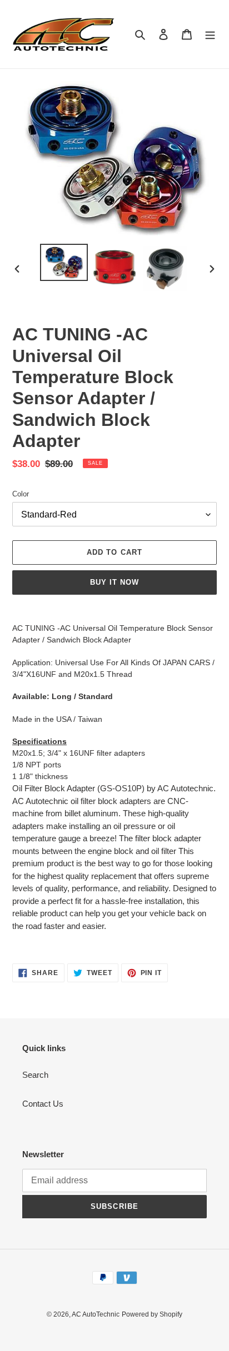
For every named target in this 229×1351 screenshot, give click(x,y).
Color (20, 494)
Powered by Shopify (152, 1314)
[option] (64, 262)
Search (35, 1074)
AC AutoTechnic (96, 1314)
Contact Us (42, 1103)
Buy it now (114, 582)
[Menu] (210, 34)
